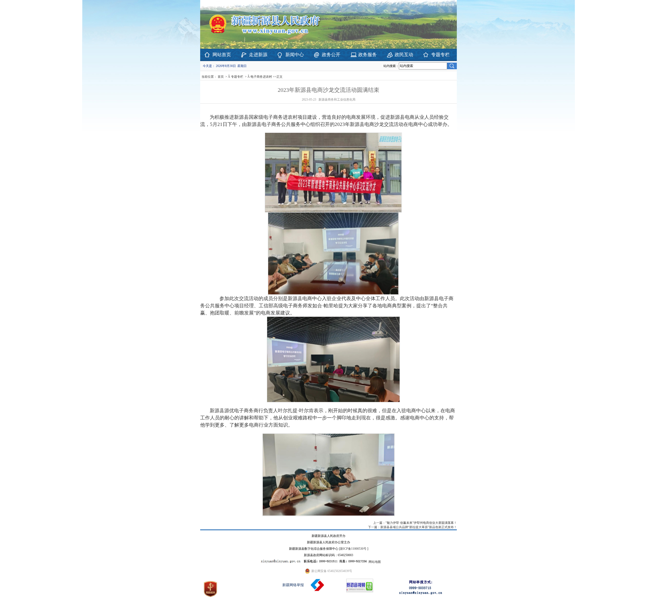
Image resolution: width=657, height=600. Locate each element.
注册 (452, 5)
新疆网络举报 (293, 585)
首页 (221, 76)
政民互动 (404, 54)
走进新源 (258, 54)
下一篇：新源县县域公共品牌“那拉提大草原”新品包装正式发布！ (412, 527)
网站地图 (375, 562)
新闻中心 (294, 54)
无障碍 (432, 5)
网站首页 (221, 54)
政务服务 (367, 54)
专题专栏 (440, 54)
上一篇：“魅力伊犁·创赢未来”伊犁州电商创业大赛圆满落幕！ (415, 523)
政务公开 (331, 54)
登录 (442, 5)
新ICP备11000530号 (353, 548)
